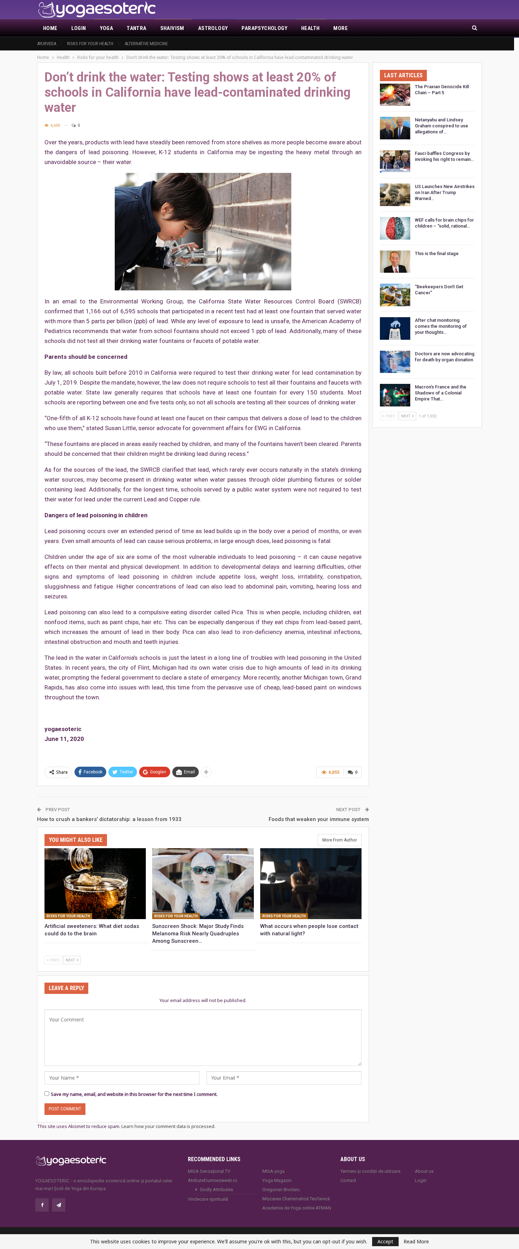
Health (310, 28)
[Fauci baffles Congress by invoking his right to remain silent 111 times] (395, 161)
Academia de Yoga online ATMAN (296, 1208)
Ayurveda (46, 43)
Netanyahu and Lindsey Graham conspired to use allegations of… (441, 125)
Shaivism (172, 28)
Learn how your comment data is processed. (168, 1126)
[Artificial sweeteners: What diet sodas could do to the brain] (95, 883)
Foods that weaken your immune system (319, 819)
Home (50, 28)
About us (424, 1171)
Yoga (106, 28)
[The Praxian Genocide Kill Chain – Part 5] (395, 95)
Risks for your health (90, 43)
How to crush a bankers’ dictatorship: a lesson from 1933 (109, 819)
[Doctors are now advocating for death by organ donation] (395, 362)
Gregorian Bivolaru (281, 1189)
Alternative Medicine (146, 43)
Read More (416, 1241)
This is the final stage (437, 253)
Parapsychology (264, 28)
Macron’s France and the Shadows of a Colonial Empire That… (440, 393)
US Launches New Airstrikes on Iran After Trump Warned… (445, 192)
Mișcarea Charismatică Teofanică (296, 1198)
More (340, 28)
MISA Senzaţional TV (209, 1171)
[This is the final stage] (395, 262)
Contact (348, 1180)
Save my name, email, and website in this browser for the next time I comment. (134, 1094)
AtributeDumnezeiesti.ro (212, 1180)
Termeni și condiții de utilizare (370, 1171)
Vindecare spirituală (208, 1199)
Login (78, 28)
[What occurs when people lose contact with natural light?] (311, 883)
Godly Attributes (216, 1189)
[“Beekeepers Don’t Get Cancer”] (395, 295)
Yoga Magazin (277, 1180)
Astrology (213, 28)
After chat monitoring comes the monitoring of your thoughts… (441, 326)
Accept (385, 1241)
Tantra (136, 28)
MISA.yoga (273, 1171)
